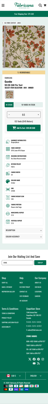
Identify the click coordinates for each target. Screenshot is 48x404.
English (33, 375)
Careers (37, 296)
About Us (38, 282)
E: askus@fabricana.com (34, 330)
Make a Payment (7, 287)
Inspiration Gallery (8, 291)
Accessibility (6, 327)
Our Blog (38, 287)
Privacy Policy (7, 318)
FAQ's (21, 282)
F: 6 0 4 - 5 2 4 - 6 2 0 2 (33, 326)
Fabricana (13, 382)
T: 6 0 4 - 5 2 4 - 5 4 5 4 (33, 322)
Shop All (5, 282)
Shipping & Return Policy (10, 322)
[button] (3, 5)
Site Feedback (24, 296)
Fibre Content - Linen (12, 23)
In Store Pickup (25, 287)
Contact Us (23, 291)
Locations (38, 291)
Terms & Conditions (8, 313)
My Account (24, 300)
